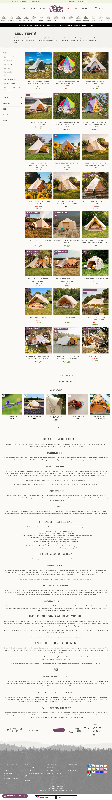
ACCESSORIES (43, 8)
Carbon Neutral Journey (11, 778)
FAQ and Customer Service (54, 773)
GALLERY (84, 8)
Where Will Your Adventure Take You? (33, 774)
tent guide (57, 657)
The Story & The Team (10, 768)
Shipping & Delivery (51, 770)
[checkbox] (14, 57)
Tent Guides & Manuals (31, 768)
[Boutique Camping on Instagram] (94, 727)
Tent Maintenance (29, 777)
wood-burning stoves (75, 475)
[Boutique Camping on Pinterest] (97, 731)
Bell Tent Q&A (50, 768)
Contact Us (49, 776)
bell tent (30, 38)
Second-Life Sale (29, 770)
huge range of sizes (17, 570)
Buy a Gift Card (29, 780)
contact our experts (100, 657)
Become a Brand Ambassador (75, 768)
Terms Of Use (51, 788)
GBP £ (96, 9)
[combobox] (45, 797)
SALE (67, 8)
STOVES (33, 8)
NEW (76, 8)
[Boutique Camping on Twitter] (94, 731)
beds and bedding (62, 623)
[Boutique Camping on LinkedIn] (94, 734)
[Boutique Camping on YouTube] (100, 727)
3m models (79, 457)
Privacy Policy (60, 788)
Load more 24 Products (67, 381)
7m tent (75, 574)
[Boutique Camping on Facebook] (97, 727)
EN (99, 9)
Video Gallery (7, 776)
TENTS (25, 8)
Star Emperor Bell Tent (34, 594)
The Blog (6, 770)
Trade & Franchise (72, 770)
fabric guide (63, 484)
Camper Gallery (8, 773)
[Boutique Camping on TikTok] (100, 731)
